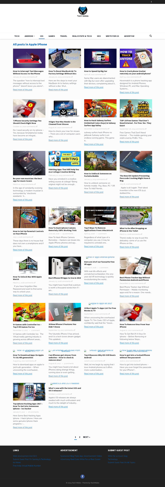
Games (51, 36)
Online (99, 456)
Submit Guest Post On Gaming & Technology (32, 459)
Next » (86, 437)
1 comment (102, 234)
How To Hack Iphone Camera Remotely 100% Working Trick (63, 229)
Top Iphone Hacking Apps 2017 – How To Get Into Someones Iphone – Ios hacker (28, 406)
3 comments (68, 363)
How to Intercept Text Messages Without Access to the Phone (28, 72)
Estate (97, 459)
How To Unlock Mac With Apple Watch (27, 277)
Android (29, 36)
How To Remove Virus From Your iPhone (135, 325)
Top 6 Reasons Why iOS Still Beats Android (100, 356)
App (82, 456)
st (118, 462)
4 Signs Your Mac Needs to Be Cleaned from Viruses (62, 122)
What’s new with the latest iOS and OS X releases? (65, 389)
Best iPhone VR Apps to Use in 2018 (65, 278)
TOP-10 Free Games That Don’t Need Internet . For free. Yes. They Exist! (135, 123)
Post (122, 462)
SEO (99, 36)
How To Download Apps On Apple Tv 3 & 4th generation (28, 356)
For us (87, 459)
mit (112, 462)
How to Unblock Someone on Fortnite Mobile (98, 174)
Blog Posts (74, 456)
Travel (63, 36)
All (128, 462)
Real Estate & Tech (82, 36)
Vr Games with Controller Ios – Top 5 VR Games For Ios (27, 325)
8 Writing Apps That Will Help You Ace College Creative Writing (64, 170)
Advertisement (90, 456)
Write (82, 459)
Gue (116, 462)
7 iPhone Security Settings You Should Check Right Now (27, 121)
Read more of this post (22, 90)
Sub (109, 462)
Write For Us (112, 36)
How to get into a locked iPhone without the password (135, 356)
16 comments (33, 412)
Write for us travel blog (117, 456)
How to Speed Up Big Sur (95, 71)
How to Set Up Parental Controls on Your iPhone (28, 232)
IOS (41, 36)
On (125, 462)
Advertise (129, 36)
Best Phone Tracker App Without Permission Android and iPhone (135, 278)
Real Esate (75, 459)
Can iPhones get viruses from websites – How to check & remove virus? (62, 357)
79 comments (67, 234)
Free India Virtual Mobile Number (27, 466)
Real (92, 459)
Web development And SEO (25, 456)
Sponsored (65, 456)
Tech (16, 36)
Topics (132, 462)
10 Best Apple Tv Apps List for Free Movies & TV (100, 309)
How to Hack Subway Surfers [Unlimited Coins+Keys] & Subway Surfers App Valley (100, 123)
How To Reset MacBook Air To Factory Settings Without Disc (62, 72)
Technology (113, 459)
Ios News (17, 462)
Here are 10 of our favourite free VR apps (99, 262)
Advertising (65, 459)
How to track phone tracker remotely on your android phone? (135, 72)
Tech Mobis (76, 483)
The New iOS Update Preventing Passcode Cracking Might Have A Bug (135, 178)
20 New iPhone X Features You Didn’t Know (62, 325)
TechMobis (95, 483)
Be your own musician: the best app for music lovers (27, 179)
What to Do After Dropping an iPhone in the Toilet (133, 229)
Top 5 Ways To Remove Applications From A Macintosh (98, 229)
